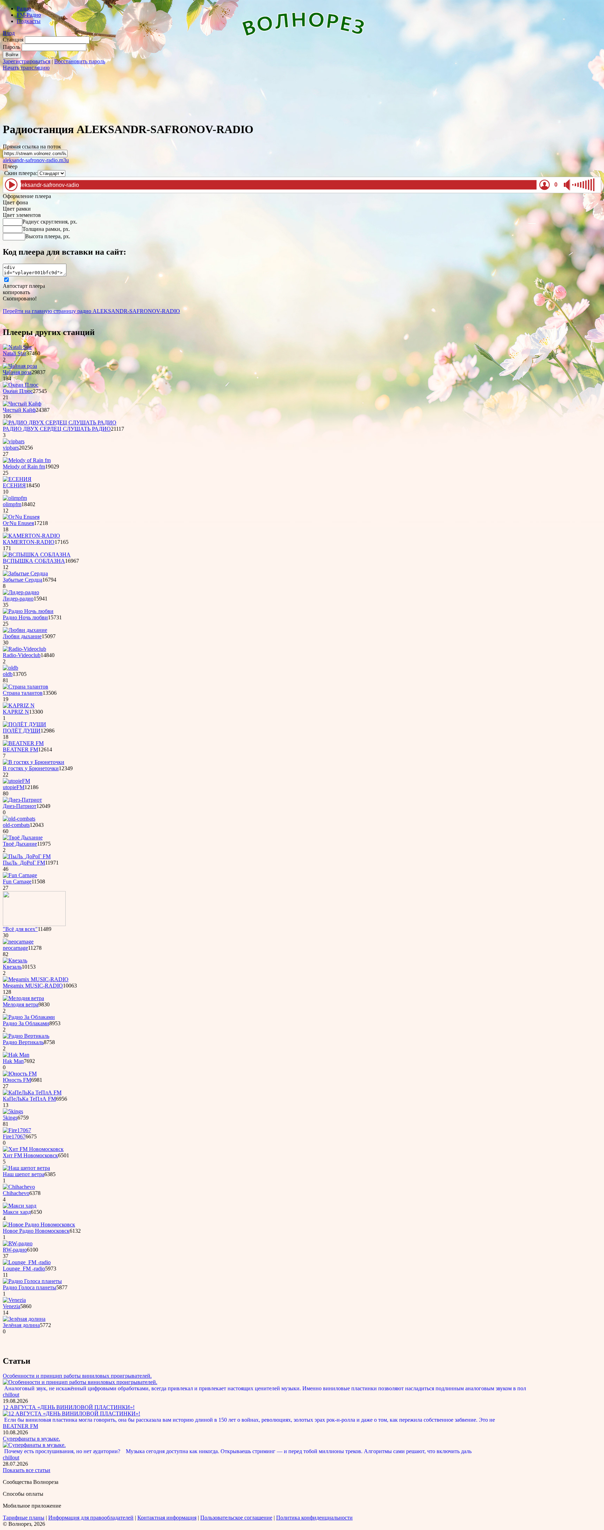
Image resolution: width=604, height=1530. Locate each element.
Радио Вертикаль (23, 1042)
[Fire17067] (17, 1130)
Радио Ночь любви (25, 617)
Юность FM (17, 1080)
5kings (10, 1118)
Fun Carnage (17, 881)
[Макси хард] (19, 1206)
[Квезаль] (15, 960)
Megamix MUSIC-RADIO (33, 986)
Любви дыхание (22, 636)
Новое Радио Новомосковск (36, 1231)
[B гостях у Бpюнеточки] (33, 762)
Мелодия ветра (20, 1004)
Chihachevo (16, 1193)
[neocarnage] (18, 942)
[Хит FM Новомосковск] (33, 1149)
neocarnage (15, 948)
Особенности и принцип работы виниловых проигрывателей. (77, 1376)
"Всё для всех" (20, 929)
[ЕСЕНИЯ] (17, 479)
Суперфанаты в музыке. (31, 1439)
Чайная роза (17, 372)
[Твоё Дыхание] (23, 837)
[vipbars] (13, 441)
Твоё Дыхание (20, 844)
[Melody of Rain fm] (27, 460)
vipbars (11, 448)
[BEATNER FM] (23, 743)
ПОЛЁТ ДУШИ (22, 731)
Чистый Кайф (19, 410)
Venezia (11, 1306)
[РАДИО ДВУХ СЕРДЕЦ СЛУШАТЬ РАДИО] (59, 422)
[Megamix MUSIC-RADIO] (36, 979)
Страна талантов (23, 693)
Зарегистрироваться (26, 61)
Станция (13, 40)
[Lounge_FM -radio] (27, 1262)
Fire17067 (14, 1136)
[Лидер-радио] (21, 592)
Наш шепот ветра (23, 1174)
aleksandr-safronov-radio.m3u (36, 160)
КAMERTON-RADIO (29, 542)
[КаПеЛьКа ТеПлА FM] (32, 1092)
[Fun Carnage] (20, 875)
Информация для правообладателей (91, 1518)
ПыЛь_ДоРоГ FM (24, 863)
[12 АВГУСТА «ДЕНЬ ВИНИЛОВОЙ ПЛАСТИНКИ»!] (71, 1413)
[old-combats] (19, 819)
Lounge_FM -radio (24, 1269)
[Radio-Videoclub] (24, 649)
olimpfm (12, 504)
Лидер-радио (18, 599)
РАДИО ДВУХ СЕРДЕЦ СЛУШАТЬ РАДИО (57, 429)
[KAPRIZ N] (19, 705)
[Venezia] (14, 1300)
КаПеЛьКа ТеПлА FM (29, 1099)
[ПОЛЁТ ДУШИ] (24, 724)
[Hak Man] (16, 1055)
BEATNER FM (20, 749)
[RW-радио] (18, 1243)
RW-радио (15, 1250)
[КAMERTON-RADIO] (31, 536)
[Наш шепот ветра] (26, 1168)
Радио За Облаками (26, 1023)
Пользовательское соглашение (236, 1518)
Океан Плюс (18, 391)
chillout (11, 1395)
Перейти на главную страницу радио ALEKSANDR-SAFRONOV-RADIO (91, 311)
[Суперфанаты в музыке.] (34, 1445)
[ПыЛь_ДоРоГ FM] (27, 856)
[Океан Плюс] (20, 385)
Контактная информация (166, 1518)
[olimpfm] (15, 498)
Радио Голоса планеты (29, 1287)
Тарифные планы (23, 1518)
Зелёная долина (21, 1325)
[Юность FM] (20, 1074)
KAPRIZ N (16, 712)
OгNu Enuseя (18, 523)
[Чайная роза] (20, 366)
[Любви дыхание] (25, 630)
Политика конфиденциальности (314, 1518)
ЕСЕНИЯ (14, 485)
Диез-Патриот (19, 806)
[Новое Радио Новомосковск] (39, 1224)
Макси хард (17, 1212)
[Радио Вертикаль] (26, 1036)
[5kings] (13, 1111)
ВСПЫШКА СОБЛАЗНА (34, 561)
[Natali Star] (17, 347)
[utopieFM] (16, 781)
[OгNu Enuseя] (21, 517)
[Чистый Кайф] (22, 404)
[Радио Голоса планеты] (32, 1281)
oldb (8, 674)
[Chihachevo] (19, 1187)
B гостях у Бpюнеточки (31, 768)
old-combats (16, 825)
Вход (9, 33)
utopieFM (13, 787)
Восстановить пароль (79, 61)
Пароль (11, 47)
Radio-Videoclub (22, 655)
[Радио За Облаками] (29, 1017)
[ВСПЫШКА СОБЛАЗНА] (37, 555)
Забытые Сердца (22, 580)
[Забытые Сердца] (25, 573)
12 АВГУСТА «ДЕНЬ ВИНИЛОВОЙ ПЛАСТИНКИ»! (69, 1407)
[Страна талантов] (25, 687)
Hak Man (13, 1061)
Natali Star (14, 353)
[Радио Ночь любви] (28, 611)
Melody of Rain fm (24, 466)
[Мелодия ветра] (23, 998)
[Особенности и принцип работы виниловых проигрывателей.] (80, 1382)
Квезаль (12, 967)
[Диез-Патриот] (22, 800)
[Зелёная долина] (24, 1319)
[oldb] (10, 668)
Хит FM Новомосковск (30, 1155)
